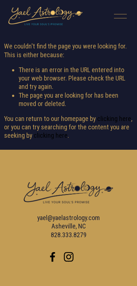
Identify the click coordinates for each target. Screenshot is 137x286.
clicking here (114, 118)
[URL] (85, 257)
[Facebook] (52, 257)
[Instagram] (69, 257)
